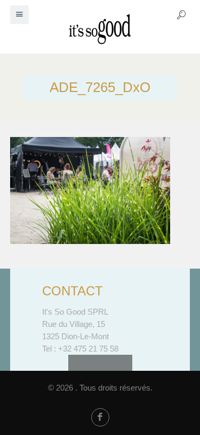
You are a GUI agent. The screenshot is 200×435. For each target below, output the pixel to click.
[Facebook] (100, 417)
